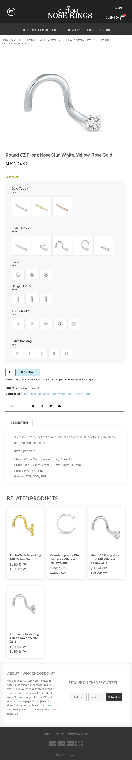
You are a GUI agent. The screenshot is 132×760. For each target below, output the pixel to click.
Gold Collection (24, 40)
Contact (104, 30)
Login (118, 8)
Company (74, 30)
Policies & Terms (78, 734)
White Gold (65, 393)
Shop (25, 30)
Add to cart (27, 372)
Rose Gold (50, 393)
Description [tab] (19, 422)
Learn (89, 30)
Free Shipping (39, 30)
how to (20, 701)
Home (6, 40)
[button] (33, 406)
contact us (45, 705)
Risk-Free (56, 30)
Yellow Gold (49, 40)
